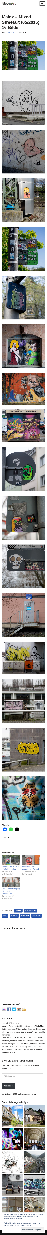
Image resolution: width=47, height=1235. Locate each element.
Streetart (25, 915)
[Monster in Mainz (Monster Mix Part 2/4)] (31, 860)
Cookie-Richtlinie (25, 1225)
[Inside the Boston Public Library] (34, 1139)
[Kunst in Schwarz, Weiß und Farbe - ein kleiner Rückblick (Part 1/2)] (34, 1185)
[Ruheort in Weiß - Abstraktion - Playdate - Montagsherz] (12, 1162)
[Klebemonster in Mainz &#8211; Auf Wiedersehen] (11, 860)
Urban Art (36, 915)
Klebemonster (30, 910)
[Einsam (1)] (12, 1208)
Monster (14, 915)
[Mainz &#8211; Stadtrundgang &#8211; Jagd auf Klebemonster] (11, 882)
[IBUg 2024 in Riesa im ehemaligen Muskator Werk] (12, 1116)
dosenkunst (9, 32)
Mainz (5, 915)
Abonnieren (8, 1086)
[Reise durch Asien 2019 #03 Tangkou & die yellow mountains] (34, 1162)
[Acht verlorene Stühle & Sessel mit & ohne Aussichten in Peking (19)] (12, 1185)
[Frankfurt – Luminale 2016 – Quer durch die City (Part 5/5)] (12, 1139)
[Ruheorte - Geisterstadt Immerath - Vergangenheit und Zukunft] (34, 1116)
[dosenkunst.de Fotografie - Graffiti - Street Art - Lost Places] (9, 3)
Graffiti (18, 910)
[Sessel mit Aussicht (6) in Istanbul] (34, 1208)
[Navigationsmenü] (42, 3)
